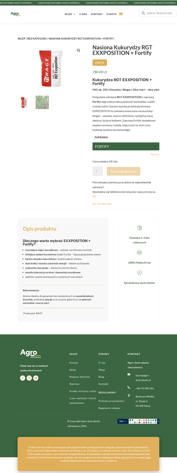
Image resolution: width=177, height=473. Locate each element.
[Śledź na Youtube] (35, 378)
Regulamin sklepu (109, 408)
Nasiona (74, 383)
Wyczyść (155, 154)
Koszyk (111, 14)
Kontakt (97, 14)
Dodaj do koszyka (124, 171)
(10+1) (99, 62)
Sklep (68, 14)
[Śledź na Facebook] (22, 378)
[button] (79, 50)
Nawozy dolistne (79, 376)
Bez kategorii (37, 38)
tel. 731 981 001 (102, 203)
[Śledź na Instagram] (29, 378)
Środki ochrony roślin (82, 391)
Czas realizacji (78, 398)
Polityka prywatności (112, 400)
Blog (101, 376)
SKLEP (21, 38)
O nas (83, 14)
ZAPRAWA (101, 137)
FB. (94, 196)
